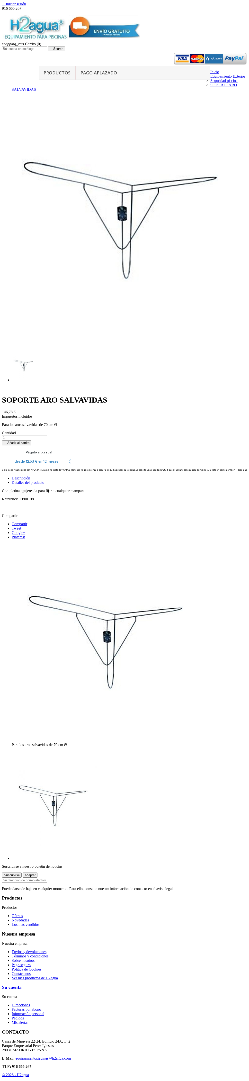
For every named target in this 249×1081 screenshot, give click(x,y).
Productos (57, 73)
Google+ (18, 533)
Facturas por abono (26, 1009)
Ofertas (17, 916)
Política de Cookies (26, 969)
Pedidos (18, 1018)
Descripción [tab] (21, 478)
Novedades (20, 920)
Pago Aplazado (98, 73)
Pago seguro (21, 965)
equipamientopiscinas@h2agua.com (43, 1058)
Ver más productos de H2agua (35, 978)
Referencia (10, 499)
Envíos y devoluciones (29, 952)
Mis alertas (20, 1022)
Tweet (16, 528)
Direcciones (21, 1005)
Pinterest (18, 537)
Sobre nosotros (23, 960)
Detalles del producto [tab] (28, 482)
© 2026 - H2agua (15, 1075)
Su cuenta (12, 987)
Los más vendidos (25, 924)
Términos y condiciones (30, 956)
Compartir (19, 524)
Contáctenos (21, 974)
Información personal (28, 1014)
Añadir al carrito (16, 443)
